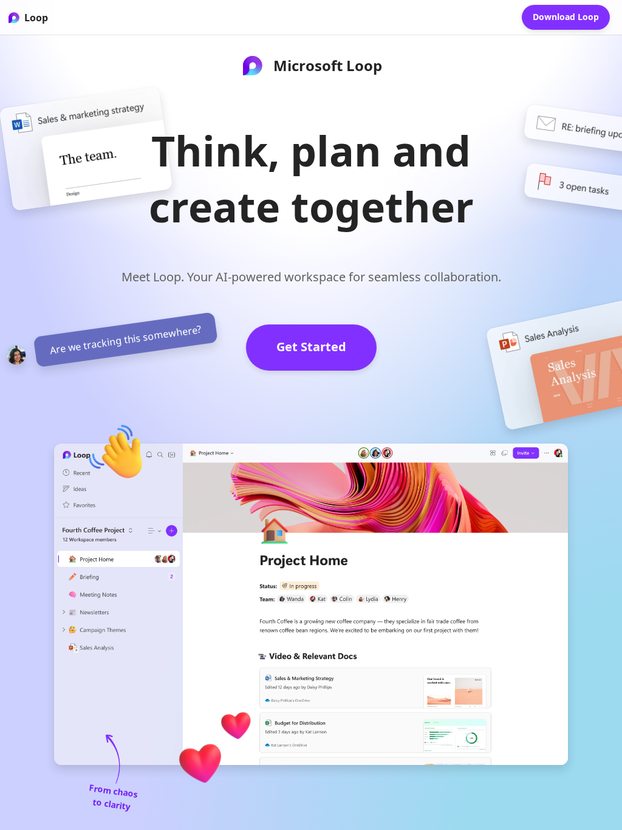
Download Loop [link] (566, 16)
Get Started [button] (311, 346)
